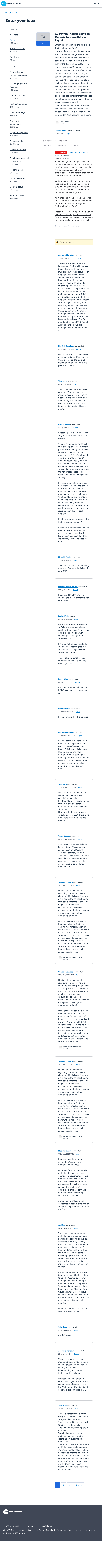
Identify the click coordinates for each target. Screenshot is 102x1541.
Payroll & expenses (19, 132)
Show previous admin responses (67, 226)
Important (63, 145)
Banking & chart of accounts (18, 85)
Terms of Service (11, 1525)
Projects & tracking (19, 149)
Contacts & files (17, 95)
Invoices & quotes (18, 104)
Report (79, 258)
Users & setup (16, 187)
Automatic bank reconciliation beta (18, 73)
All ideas (14, 34)
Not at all (49, 145)
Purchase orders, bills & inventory (20, 160)
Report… (69, 134)
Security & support (18, 178)
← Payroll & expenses (14, 12)
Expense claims (17, 48)
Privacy (30, 1525)
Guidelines (47, 1525)
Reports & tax (16, 170)
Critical (77, 145)
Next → (78, 1485)
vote (42, 43)
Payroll (13, 40)
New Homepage (17, 112)
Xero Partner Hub (18, 195)
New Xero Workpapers (15, 122)
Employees (15, 57)
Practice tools (16, 141)
